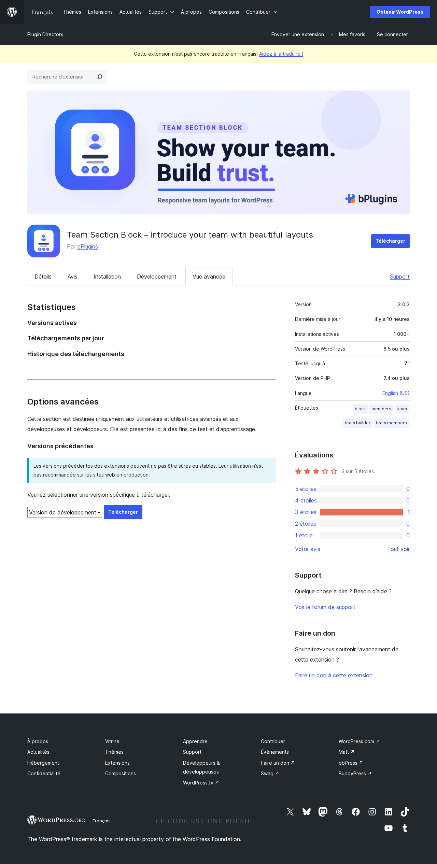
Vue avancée (209, 276)
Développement (157, 276)
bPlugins (87, 246)
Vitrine (112, 741)
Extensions (117, 763)
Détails (43, 276)
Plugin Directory (45, 34)
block (360, 408)
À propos (37, 741)
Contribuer (273, 741)
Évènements (275, 752)
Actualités (38, 752)
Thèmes (114, 752)
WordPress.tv (201, 782)
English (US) (396, 393)
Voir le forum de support (325, 607)
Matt (347, 752)
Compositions (120, 773)
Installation (107, 276)
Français (102, 820)
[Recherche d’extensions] (100, 77)
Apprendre (195, 741)
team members (391, 422)
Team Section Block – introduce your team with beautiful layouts (190, 235)
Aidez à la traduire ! (281, 54)
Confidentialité (43, 773)
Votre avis (307, 549)
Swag (270, 773)
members (381, 408)
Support (400, 276)
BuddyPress (355, 773)
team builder (357, 422)
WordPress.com (359, 741)
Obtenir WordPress (400, 12)
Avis (72, 276)
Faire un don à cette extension (333, 675)
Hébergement (43, 763)
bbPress (351, 763)
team (402, 408)
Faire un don (278, 763)
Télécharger (390, 241)
